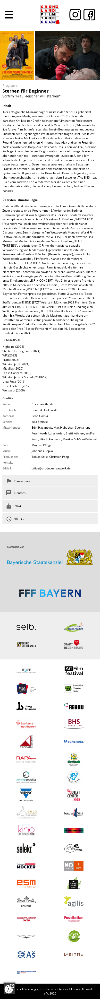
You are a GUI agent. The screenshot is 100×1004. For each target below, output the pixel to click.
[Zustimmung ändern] (9, 988)
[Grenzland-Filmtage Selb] (50, 14)
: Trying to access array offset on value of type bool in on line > (50, 553)
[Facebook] (88, 14)
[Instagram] (74, 14)
